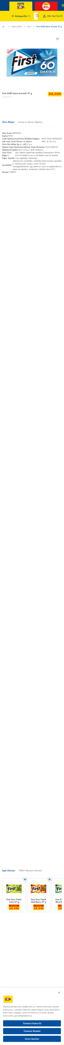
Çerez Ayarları (32, 1039)
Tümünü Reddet (32, 1031)
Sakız (29, 26)
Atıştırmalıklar (16, 26)
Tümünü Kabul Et (32, 1023)
